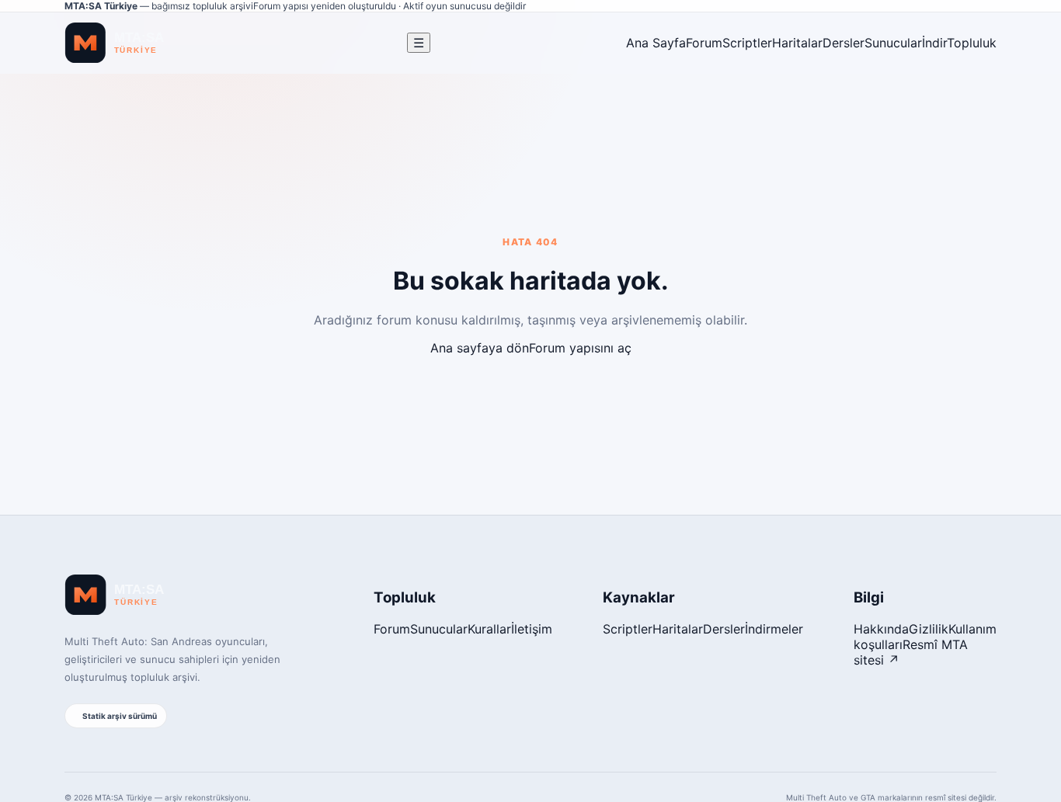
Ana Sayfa (656, 42)
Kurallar (489, 629)
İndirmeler (774, 629)
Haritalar (797, 42)
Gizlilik (928, 629)
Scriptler (747, 42)
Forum (704, 42)
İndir (934, 42)
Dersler (843, 42)
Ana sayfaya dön (479, 348)
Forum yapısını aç (580, 348)
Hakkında (881, 629)
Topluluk (972, 42)
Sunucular (893, 42)
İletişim (531, 629)
